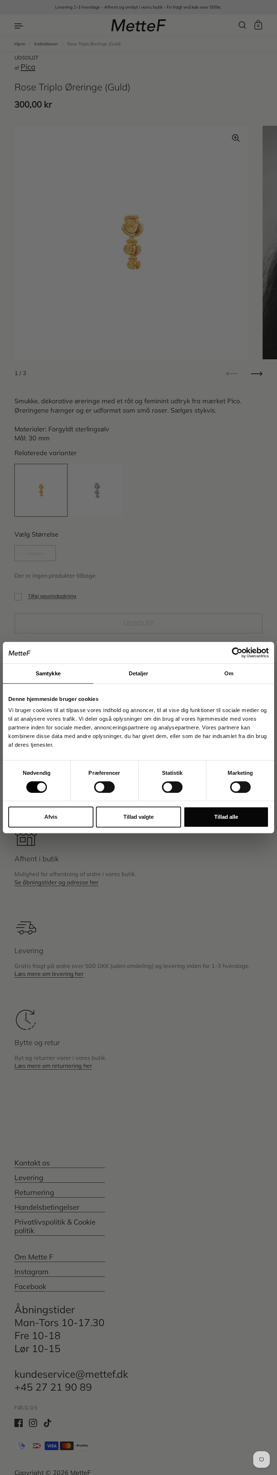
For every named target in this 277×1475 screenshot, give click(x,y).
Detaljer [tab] (139, 673)
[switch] (97, 784)
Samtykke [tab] (48, 673)
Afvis (50, 817)
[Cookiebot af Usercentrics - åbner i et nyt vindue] (237, 652)
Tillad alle (226, 817)
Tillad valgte (138, 817)
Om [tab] (228, 673)
